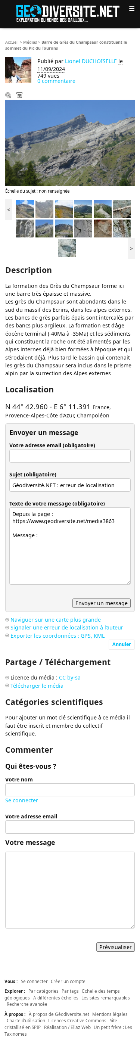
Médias (30, 42)
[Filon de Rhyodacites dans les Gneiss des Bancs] (122, 227)
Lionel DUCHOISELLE (91, 61)
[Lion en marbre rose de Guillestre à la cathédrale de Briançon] (102, 227)
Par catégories (43, 991)
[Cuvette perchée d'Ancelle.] (83, 208)
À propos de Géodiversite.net (59, 1014)
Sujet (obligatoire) (32, 474)
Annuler (121, 644)
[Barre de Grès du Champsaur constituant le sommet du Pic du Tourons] (44, 227)
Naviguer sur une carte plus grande (55, 619)
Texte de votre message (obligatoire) (57, 503)
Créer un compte (68, 981)
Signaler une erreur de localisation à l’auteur (66, 627)
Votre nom (19, 779)
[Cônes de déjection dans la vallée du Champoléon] (102, 208)
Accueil (12, 42)
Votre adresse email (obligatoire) (52, 445)
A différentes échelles (55, 998)
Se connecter (21, 800)
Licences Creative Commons (77, 1020)
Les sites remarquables (105, 998)
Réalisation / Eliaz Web (67, 1027)
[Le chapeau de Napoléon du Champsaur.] (64, 227)
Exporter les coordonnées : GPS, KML (57, 635)
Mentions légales (110, 1014)
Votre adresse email (31, 816)
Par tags (70, 991)
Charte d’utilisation (26, 1020)
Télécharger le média (20, 96)
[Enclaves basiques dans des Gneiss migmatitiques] (67, 247)
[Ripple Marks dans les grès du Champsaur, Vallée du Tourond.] (25, 227)
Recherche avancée (27, 1004)
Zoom (9, 96)
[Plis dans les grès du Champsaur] (25, 208)
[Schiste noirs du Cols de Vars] (64, 208)
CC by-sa (70, 677)
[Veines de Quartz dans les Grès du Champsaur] (122, 208)
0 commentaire (56, 80)
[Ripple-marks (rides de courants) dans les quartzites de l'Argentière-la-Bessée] (83, 227)
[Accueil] (70, 13)
